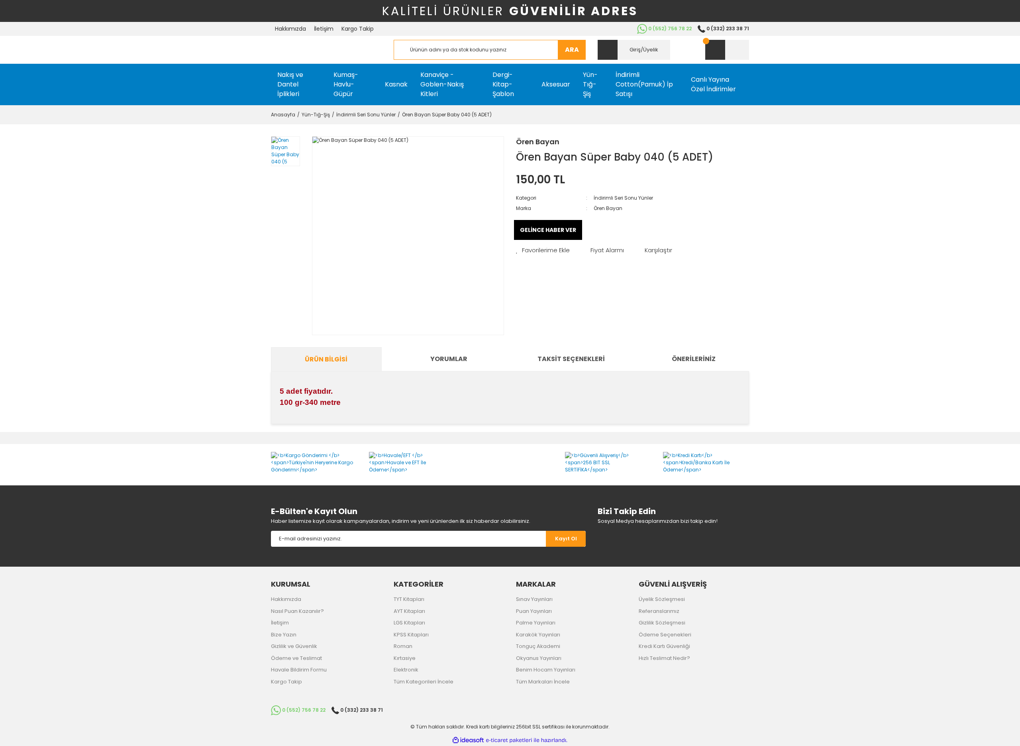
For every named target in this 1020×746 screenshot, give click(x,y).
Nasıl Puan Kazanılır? (297, 611)
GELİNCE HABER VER (548, 230)
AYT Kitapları (409, 611)
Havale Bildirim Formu (299, 669)
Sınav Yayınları (534, 599)
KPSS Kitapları (411, 634)
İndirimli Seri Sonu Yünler (623, 197)
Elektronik (406, 669)
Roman (403, 646)
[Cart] (727, 50)
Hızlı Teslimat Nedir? (664, 658)
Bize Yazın (283, 634)
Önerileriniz (694, 358)
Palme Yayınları (535, 622)
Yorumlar (448, 358)
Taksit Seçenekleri (571, 358)
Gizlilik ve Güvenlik (294, 646)
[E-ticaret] (509, 740)
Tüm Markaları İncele (543, 681)
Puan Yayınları (534, 611)
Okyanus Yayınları (538, 658)
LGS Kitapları (409, 622)
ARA (572, 49)
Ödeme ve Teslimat (296, 658)
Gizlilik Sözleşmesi (662, 622)
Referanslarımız (659, 611)
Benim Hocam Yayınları (545, 669)
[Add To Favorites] (543, 250)
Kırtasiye (405, 658)
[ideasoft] (468, 740)
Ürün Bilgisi (326, 359)
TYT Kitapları (409, 599)
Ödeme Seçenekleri (665, 634)
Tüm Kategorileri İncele (423, 681)
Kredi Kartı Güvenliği (664, 646)
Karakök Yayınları (538, 634)
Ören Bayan (537, 142)
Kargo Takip (357, 29)
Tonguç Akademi (538, 646)
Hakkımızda (290, 29)
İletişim (323, 29)
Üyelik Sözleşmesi (662, 599)
